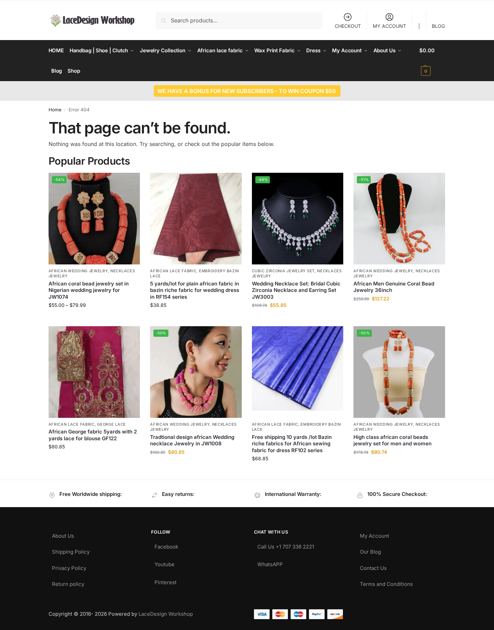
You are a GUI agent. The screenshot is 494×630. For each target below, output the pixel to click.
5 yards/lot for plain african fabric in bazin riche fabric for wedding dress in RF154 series (194, 290)
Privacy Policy (69, 566)
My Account (374, 534)
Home (55, 109)
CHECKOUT (348, 26)
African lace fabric (173, 270)
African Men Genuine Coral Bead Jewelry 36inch (393, 287)
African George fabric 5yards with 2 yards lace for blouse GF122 (93, 435)
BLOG (438, 26)
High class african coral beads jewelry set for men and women (392, 440)
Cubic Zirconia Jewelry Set (283, 270)
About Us (63, 534)
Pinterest (165, 580)
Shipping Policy (71, 550)
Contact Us (373, 566)
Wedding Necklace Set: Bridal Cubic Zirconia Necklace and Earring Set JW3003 (296, 290)
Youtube (164, 562)
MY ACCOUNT (389, 26)
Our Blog (370, 550)
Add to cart (399, 313)
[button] (432, 60)
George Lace (111, 424)
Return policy (68, 582)
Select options (94, 319)
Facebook (166, 544)
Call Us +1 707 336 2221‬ (285, 544)
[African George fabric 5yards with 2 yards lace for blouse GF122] (94, 372)
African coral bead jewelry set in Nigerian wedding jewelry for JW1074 (89, 290)
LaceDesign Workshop (166, 614)
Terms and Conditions (386, 582)
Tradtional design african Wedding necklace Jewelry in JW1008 (192, 440)
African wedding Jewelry (78, 270)
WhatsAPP (270, 562)
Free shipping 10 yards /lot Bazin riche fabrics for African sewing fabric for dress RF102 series (292, 443)
